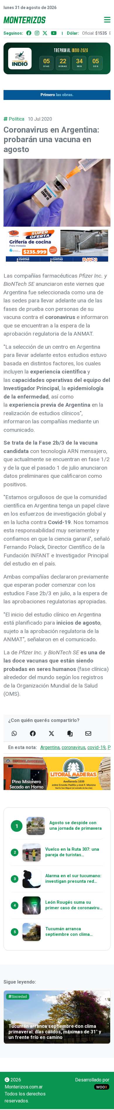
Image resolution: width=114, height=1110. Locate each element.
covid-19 (96, 747)
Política (16, 119)
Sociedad (19, 997)
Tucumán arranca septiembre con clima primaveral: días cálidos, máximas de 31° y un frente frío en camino (54, 1031)
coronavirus (73, 747)
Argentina (50, 747)
